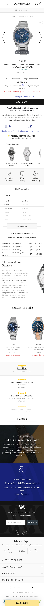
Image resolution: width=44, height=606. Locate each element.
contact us (30, 117)
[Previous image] (3, 37)
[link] (7, 128)
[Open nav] (3, 4)
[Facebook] (18, 532)
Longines (21, 16)
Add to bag (22, 102)
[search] (16, 10)
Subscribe (32, 522)
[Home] (22, 4)
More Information (22, 494)
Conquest (30, 16)
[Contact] (8, 4)
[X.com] (24, 532)
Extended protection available (22, 96)
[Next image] (40, 37)
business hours (36, 545)
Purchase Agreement (29, 596)
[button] (40, 3)
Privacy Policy (12, 596)
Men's (13, 16)
